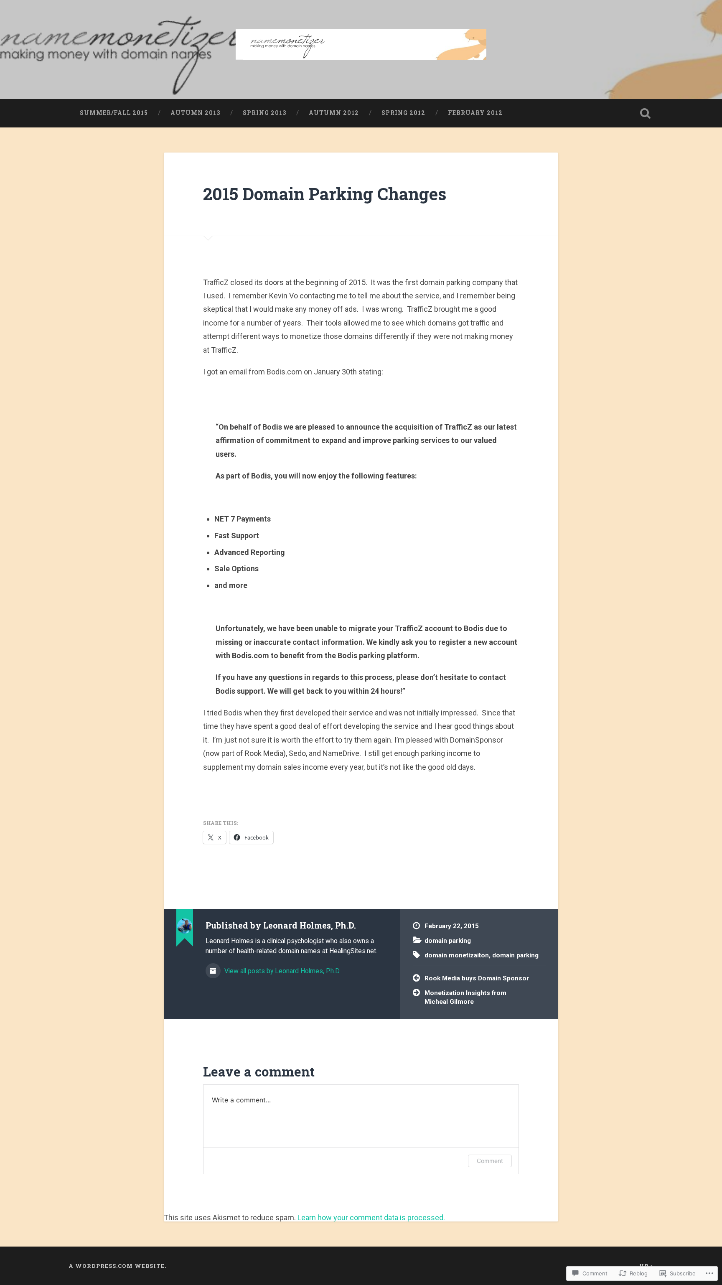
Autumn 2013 (195, 113)
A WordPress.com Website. (117, 1265)
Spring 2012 (403, 113)
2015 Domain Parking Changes (324, 194)
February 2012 (475, 113)
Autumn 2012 (334, 113)
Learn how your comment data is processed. (371, 1217)
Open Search (645, 113)
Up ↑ (646, 1265)
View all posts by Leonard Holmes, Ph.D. (282, 971)
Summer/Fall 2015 (114, 113)
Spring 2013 (264, 113)
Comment (490, 1160)
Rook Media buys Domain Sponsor (477, 978)
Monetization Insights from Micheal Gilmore (465, 997)
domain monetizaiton (457, 955)
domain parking (448, 940)
